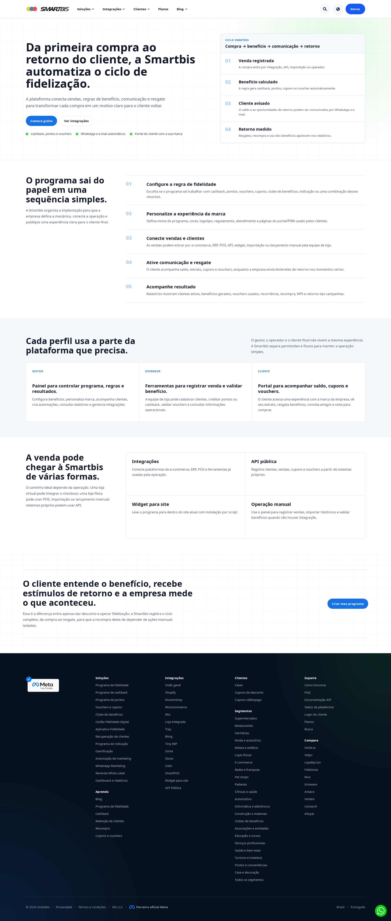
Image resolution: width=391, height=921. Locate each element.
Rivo (307, 777)
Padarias (241, 784)
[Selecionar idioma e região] (338, 9)
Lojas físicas (243, 755)
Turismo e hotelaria (248, 858)
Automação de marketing (113, 758)
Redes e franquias (247, 770)
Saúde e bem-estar (248, 850)
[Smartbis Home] (47, 9)
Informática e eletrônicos (252, 806)
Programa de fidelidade (112, 685)
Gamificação (104, 751)
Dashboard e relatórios (112, 780)
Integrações (112, 9)
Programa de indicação (112, 744)
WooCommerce (176, 707)
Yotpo (308, 755)
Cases (239, 685)
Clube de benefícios (109, 714)
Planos (163, 9)
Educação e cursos (247, 836)
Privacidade (64, 907)
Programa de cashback (111, 692)
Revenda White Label (110, 773)
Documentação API (317, 700)
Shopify (170, 692)
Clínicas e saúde (246, 792)
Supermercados (246, 718)
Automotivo (243, 799)
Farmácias (242, 733)
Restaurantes (244, 726)
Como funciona (315, 685)
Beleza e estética (246, 748)
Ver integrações (76, 121)
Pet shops (241, 777)
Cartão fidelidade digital (112, 722)
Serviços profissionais (250, 843)
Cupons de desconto (249, 692)
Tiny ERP (171, 744)
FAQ (307, 692)
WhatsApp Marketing (110, 766)
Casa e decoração (247, 872)
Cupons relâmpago (248, 700)
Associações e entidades (252, 828)
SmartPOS (172, 773)
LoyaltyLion (312, 762)
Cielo (168, 766)
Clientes (139, 9)
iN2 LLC (117, 907)
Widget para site (176, 780)
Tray (168, 729)
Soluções (83, 9)
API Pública (173, 788)
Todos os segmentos (249, 880)
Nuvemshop (173, 700)
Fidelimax (311, 770)
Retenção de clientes (110, 821)
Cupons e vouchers (109, 836)
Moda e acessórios (248, 740)
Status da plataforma (319, 707)
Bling (168, 736)
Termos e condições (92, 907)
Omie (169, 751)
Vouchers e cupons (109, 707)
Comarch (310, 806)
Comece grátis (41, 121)
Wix (167, 714)
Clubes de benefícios (249, 821)
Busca (308, 729)
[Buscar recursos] (325, 9)
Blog (180, 9)
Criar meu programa (348, 604)
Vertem (309, 799)
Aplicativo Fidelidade (110, 729)
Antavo (309, 792)
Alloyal (309, 814)
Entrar (355, 9)
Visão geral (173, 685)
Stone (169, 758)
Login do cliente (315, 714)
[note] (43, 684)
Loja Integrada (175, 722)
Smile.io (310, 748)
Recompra (103, 828)
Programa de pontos (110, 700)
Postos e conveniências (251, 865)
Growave (310, 784)
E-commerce (243, 762)
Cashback (102, 814)
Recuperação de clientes (112, 736)
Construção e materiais (251, 814)
